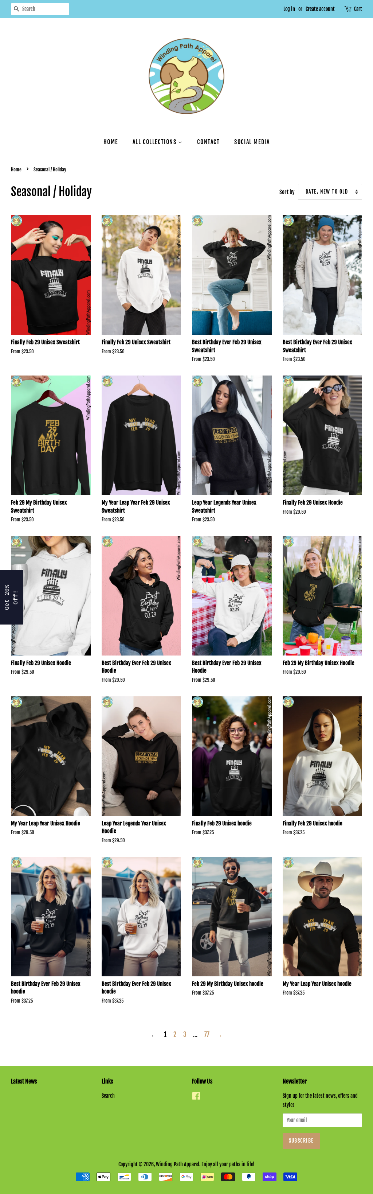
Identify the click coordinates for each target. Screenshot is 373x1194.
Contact (208, 141)
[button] (11, 597)
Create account (320, 9)
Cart (358, 9)
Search (108, 1095)
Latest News (24, 1081)
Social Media (252, 141)
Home (110, 141)
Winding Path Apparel (177, 1164)
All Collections (155, 141)
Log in (289, 9)
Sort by (287, 191)
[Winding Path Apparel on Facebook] (196, 1097)
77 (206, 1034)
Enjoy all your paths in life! (228, 1164)
